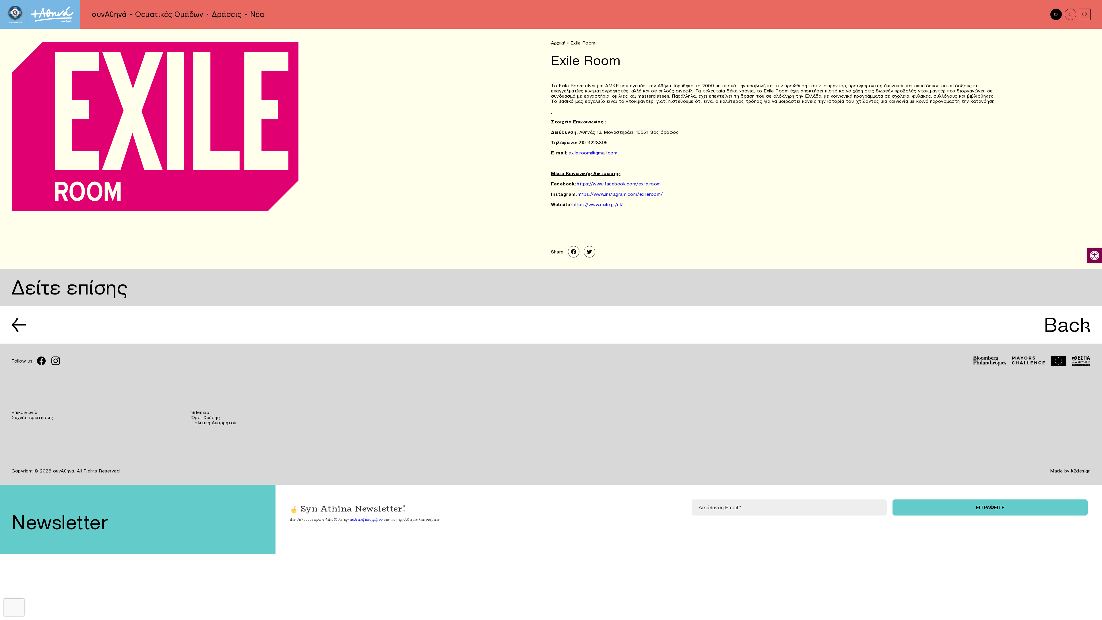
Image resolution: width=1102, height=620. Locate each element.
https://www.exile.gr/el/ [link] (598, 204)
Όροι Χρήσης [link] (205, 417)
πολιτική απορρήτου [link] (366, 519)
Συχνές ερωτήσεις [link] (32, 417)
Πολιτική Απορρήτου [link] (213, 422)
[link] (1094, 255)
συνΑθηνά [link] (109, 14)
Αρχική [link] (558, 43)
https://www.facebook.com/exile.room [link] (619, 184)
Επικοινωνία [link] (24, 412)
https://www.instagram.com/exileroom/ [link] (620, 194)
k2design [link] (1081, 471)
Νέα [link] (257, 14)
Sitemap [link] (200, 412)
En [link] (1070, 14)
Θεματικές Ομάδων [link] (169, 14)
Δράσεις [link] (227, 14)
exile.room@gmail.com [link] (593, 153)
